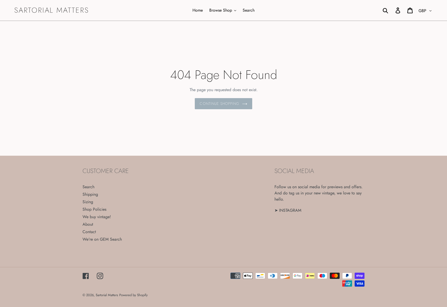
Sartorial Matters (51, 10)
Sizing (88, 202)
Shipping (90, 194)
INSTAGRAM (290, 210)
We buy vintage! (97, 217)
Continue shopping (219, 103)
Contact (89, 232)
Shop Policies (94, 209)
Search (88, 187)
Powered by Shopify (133, 295)
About (88, 224)
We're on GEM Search (102, 239)
